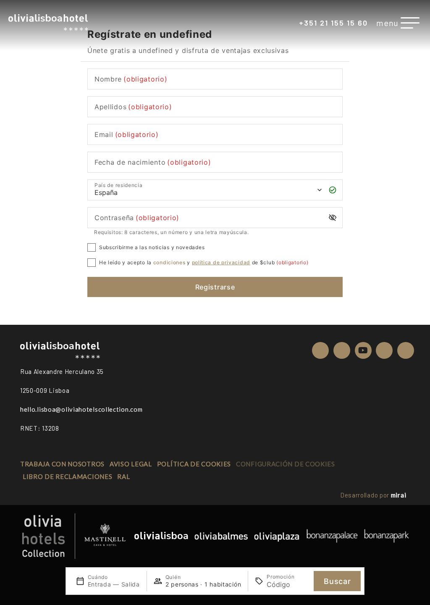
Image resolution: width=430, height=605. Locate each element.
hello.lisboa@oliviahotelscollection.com (81, 409)
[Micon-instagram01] (405, 350)
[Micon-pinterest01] (384, 350)
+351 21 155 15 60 (333, 22)
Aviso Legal (131, 464)
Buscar (337, 581)
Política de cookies (194, 464)
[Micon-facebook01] (320, 350)
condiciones (169, 262)
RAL (123, 476)
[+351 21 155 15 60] (293, 23)
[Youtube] (363, 350)
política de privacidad (221, 262)
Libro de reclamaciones (67, 476)
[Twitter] (341, 350)
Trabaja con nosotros (62, 464)
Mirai (398, 495)
